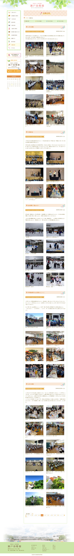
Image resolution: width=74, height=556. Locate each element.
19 (38, 515)
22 (48, 515)
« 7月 (8, 88)
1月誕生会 (30, 132)
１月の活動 (31, 27)
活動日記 (14, 44)
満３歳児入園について (14, 32)
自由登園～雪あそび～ (33, 205)
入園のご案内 (14, 28)
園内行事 (29, 21)
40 (55, 515)
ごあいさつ (14, 12)
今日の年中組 (50, 21)
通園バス (14, 38)
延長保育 (14, 22)
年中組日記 (28, 31)
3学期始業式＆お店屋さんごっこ (36, 292)
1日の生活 (14, 19)
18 (35, 515)
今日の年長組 (40, 21)
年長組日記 (37, 31)
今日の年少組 (61, 21)
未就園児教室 (14, 35)
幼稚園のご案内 (14, 15)
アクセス (14, 48)
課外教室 (14, 41)
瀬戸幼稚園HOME (34, 545)
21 (45, 515)
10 (32, 515)
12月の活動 (31, 384)
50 (58, 515)
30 (51, 515)
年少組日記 (32, 31)
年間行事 (14, 25)
